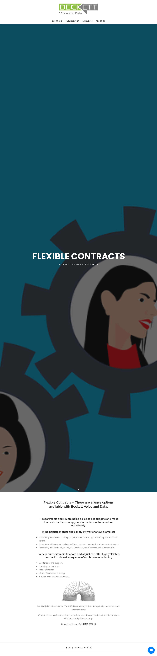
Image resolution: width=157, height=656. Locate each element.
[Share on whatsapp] (81, 647)
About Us (100, 21)
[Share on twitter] (69, 647)
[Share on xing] (87, 647)
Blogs (76, 264)
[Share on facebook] (66, 647)
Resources (87, 21)
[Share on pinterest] (75, 647)
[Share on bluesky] (84, 647)
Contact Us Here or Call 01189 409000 (78, 624)
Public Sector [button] (72, 21)
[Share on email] (90, 647)
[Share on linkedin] (78, 647)
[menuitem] (58, 21)
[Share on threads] (72, 647)
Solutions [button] (57, 21)
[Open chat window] (151, 650)
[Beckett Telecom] (78, 9)
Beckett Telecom (91, 264)
